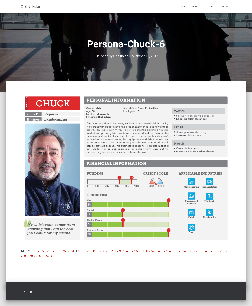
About (196, 6)
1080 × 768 (195, 251)
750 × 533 (68, 251)
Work (225, 6)
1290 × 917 (100, 251)
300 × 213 (53, 251)
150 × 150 (38, 251)
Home (183, 6)
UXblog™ (211, 6)
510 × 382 (179, 251)
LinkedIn (24, 292)
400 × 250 (132, 251)
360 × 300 (34, 256)
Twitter (31, 292)
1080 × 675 (148, 251)
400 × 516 (211, 251)
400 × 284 (164, 251)
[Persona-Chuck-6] (126, 168)
